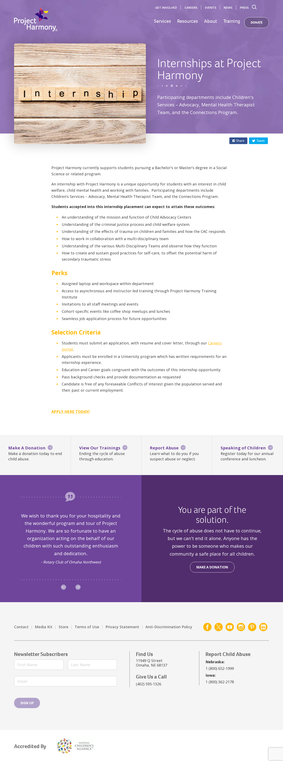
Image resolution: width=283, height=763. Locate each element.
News (228, 7)
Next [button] (78, 587)
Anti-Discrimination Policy (168, 626)
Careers (191, 7)
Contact (21, 626)
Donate (256, 22)
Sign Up (27, 703)
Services (162, 21)
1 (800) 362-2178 (220, 681)
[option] (71, 538)
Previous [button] (63, 587)
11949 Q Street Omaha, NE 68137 (151, 663)
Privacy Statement (122, 626)
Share (240, 140)
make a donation (212, 567)
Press (244, 7)
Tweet (260, 140)
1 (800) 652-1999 (220, 668)
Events (210, 7)
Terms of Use (87, 626)
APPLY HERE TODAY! (70, 411)
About (210, 21)
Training (231, 21)
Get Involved (166, 7)
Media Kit (43, 626)
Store (63, 626)
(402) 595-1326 (148, 683)
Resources (187, 21)
